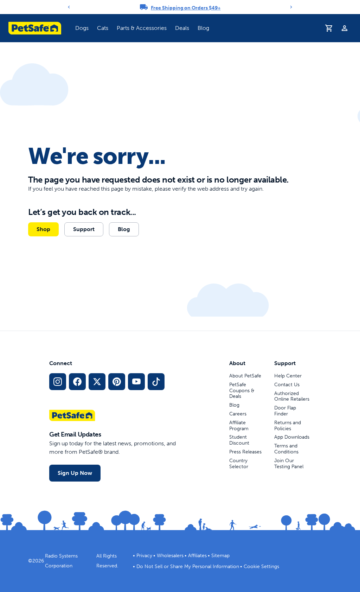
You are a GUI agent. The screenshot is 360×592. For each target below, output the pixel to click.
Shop (43, 229)
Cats (102, 28)
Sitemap (220, 556)
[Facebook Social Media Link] (77, 381)
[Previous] (69, 7)
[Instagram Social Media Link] (57, 381)
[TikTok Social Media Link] (156, 381)
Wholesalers (170, 556)
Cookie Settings (261, 566)
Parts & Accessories (142, 28)
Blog (203, 28)
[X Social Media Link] (97, 381)
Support (84, 229)
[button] (81, 28)
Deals (182, 28)
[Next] (291, 7)
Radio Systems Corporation (61, 561)
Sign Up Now (75, 473)
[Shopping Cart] (329, 28)
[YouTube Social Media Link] (136, 381)
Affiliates (197, 556)
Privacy (144, 556)
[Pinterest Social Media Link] (116, 381)
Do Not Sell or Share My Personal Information (187, 566)
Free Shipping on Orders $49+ (186, 8)
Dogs (82, 28)
